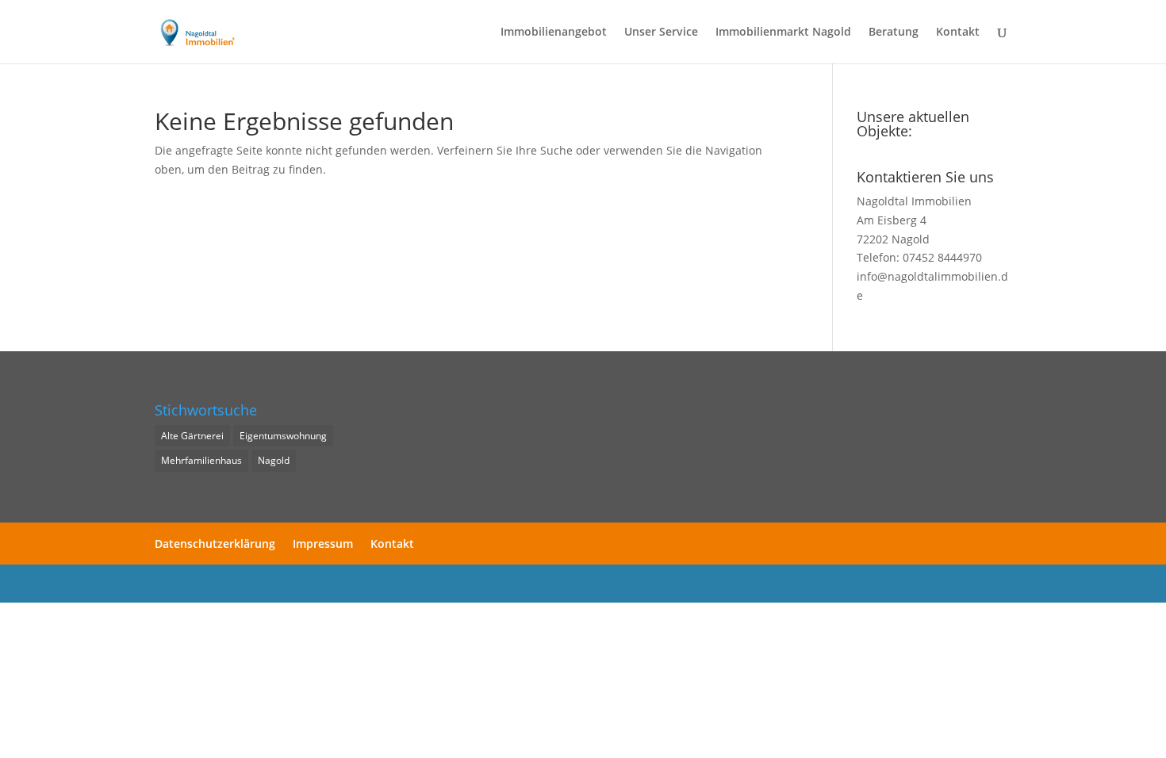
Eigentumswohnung (283, 435)
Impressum (323, 543)
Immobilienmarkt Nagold (783, 32)
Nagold (274, 460)
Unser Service (661, 32)
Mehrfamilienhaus (201, 460)
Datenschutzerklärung (215, 543)
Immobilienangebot (554, 32)
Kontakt (958, 32)
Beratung (894, 32)
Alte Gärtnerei (192, 435)
